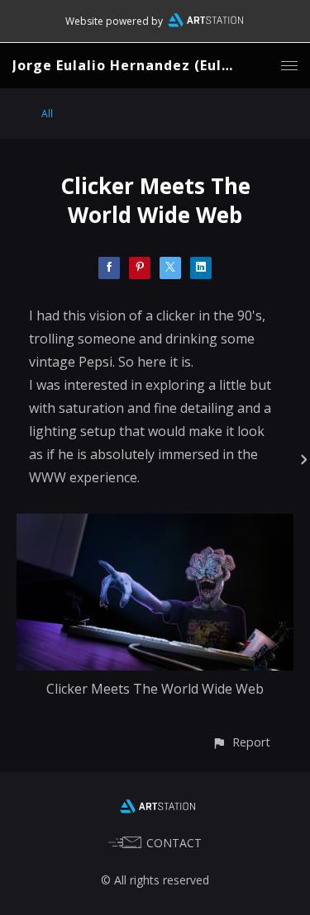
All (47, 114)
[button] (241, 742)
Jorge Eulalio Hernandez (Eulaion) (136, 65)
